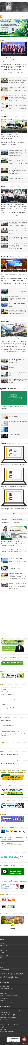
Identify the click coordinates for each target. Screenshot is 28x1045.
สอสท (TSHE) (3, 1029)
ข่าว (1, 958)
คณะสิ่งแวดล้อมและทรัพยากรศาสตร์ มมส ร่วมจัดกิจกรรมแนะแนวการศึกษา (17, 567)
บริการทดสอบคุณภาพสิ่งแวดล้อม (8, 708)
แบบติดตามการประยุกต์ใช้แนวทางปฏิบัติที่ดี (9, 486)
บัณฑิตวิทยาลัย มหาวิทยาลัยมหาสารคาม (9, 1003)
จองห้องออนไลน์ (4, 705)
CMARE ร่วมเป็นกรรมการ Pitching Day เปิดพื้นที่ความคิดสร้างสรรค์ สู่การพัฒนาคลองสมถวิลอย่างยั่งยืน (18, 374)
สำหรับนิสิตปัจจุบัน (4, 946)
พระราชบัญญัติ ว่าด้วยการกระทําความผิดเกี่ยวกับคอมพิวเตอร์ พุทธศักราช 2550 (18, 422)
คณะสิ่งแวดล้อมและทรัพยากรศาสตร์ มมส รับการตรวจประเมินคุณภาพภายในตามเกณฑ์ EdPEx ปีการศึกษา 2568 (17, 298)
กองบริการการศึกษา (4, 998)
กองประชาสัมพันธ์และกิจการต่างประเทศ (8, 996)
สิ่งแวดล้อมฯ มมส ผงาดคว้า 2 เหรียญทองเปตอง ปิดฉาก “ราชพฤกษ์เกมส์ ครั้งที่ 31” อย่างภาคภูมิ (18, 238)
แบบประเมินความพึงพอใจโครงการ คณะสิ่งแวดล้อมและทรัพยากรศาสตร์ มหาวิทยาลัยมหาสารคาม (13, 465)
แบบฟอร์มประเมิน (5, 444)
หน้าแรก (2, 943)
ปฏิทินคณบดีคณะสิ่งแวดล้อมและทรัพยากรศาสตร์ (11, 687)
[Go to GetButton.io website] (24, 1043)
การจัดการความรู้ (4, 955)
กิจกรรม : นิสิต (4, 186)
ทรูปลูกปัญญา (3, 1027)
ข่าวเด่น (2, 40)
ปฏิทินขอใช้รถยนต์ (4, 689)
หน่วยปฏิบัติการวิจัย (4, 970)
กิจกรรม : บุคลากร (5, 256)
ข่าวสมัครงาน (17, 523)
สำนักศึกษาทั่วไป (3, 993)
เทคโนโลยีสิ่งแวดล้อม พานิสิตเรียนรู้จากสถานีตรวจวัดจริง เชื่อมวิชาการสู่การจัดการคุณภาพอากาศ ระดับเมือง (17, 291)
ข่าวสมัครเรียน (5, 520)
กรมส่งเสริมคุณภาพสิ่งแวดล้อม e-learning (9, 1024)
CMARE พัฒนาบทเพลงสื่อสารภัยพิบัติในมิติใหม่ (11, 339)
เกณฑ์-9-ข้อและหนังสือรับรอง (7, 725)
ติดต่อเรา (2, 967)
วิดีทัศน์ (1, 962)
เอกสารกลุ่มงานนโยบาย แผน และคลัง (9, 764)
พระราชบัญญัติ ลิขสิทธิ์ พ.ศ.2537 (15, 428)
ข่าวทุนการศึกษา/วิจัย (17, 520)
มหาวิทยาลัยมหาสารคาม (5, 986)
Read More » (4, 75)
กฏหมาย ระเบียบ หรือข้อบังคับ (8, 389)
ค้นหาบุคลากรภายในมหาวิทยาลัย (7, 991)
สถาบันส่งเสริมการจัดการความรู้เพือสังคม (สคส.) (10, 1015)
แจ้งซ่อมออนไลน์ (4, 711)
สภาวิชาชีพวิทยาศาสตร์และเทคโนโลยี (7, 1032)
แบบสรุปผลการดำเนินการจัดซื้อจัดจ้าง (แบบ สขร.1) (11, 754)
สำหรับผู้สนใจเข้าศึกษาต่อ (5, 948)
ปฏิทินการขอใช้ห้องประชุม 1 (6, 692)
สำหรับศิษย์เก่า (3, 953)
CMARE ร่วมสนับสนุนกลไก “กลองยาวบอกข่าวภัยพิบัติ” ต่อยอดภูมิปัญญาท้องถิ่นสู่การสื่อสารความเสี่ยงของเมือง (18, 381)
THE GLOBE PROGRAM (5, 1012)
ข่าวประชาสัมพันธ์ (5, 116)
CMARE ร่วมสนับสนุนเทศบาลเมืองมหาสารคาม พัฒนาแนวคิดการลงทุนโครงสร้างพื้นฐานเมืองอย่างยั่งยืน (17, 305)
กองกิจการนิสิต (3, 1000)
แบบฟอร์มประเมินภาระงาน (6, 721)
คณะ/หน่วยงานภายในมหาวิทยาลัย (7, 988)
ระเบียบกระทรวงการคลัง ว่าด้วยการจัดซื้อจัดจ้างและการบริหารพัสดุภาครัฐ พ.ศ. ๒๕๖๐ (17, 415)
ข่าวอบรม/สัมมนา (6, 523)
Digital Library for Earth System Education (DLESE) (11, 1010)
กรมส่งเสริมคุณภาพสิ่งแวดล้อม (6, 1022)
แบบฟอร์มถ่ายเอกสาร (5, 723)
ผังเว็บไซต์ (2, 965)
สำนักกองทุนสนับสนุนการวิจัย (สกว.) (8, 1017)
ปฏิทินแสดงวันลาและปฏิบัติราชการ (8, 694)
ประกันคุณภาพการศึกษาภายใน (7, 745)
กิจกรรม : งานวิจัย (5, 321)
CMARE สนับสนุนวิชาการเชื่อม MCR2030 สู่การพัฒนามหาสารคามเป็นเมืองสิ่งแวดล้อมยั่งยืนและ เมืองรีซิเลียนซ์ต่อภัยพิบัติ (17, 361)
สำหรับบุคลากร (3, 950)
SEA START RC (3, 1020)
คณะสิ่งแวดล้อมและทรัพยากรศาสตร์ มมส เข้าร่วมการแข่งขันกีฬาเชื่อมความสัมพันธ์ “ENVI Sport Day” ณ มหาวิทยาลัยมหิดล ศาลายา (17, 178)
